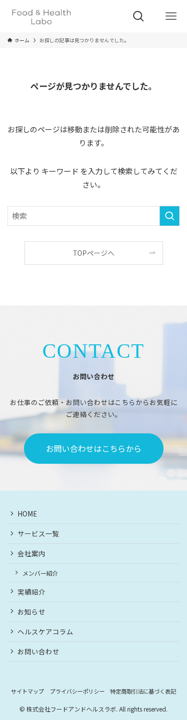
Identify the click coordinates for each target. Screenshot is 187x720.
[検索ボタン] (138, 16)
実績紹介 (31, 592)
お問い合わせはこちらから (94, 448)
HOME (27, 513)
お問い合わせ (38, 651)
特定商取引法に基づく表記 (143, 691)
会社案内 (31, 553)
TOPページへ (94, 253)
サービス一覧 (38, 533)
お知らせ (31, 612)
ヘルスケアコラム (45, 631)
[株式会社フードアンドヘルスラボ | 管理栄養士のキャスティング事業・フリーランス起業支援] (41, 16)
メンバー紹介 (40, 573)
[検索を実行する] (170, 216)
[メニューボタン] (171, 16)
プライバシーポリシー (77, 691)
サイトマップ (27, 691)
